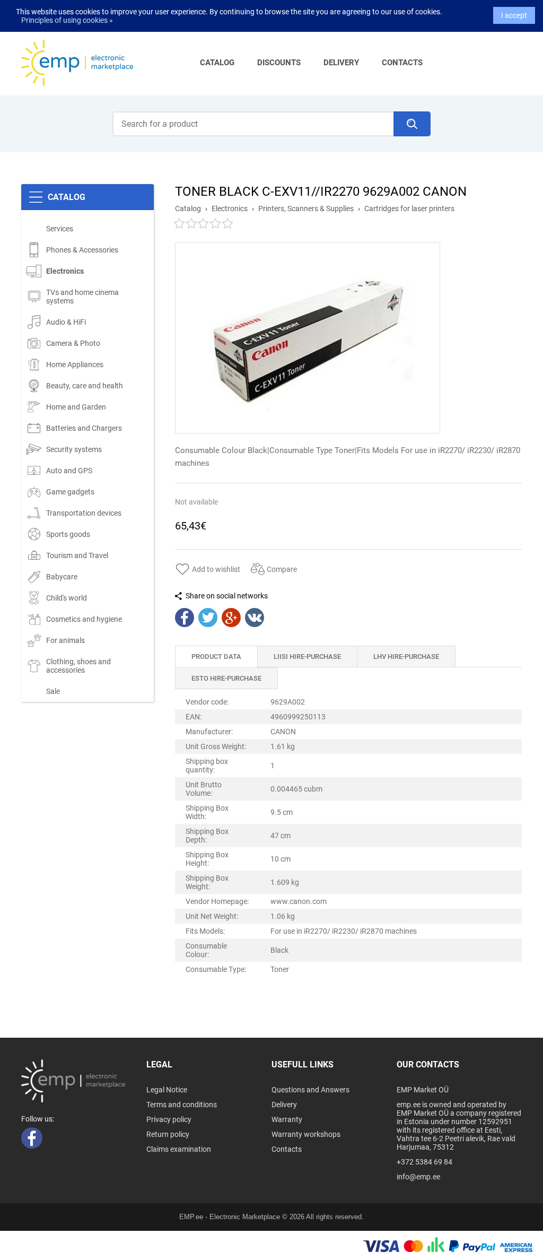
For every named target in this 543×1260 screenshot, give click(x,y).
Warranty (287, 1119)
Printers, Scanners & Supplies (306, 208)
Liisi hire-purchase (307, 657)
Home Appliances (74, 364)
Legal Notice (166, 1089)
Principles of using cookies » (67, 20)
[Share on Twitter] (207, 617)
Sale (53, 691)
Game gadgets (70, 492)
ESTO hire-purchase (226, 678)
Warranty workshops (306, 1134)
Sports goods (68, 534)
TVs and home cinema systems (82, 296)
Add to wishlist (216, 569)
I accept (514, 15)
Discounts (279, 62)
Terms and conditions (181, 1104)
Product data (216, 657)
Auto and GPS (69, 470)
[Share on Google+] (231, 617)
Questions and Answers (310, 1089)
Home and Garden (76, 407)
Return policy (167, 1134)
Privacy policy (168, 1119)
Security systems (74, 449)
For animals (65, 640)
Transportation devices (83, 513)
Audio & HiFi (66, 322)
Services (59, 228)
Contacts (402, 62)
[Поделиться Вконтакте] (254, 617)
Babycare (61, 576)
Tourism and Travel (77, 555)
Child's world (66, 598)
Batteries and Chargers (84, 428)
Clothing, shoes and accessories (78, 665)
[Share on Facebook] (184, 617)
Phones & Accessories (82, 250)
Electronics (65, 271)
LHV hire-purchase (406, 657)
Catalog (217, 62)
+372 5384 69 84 (424, 1162)
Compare (282, 569)
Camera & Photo (73, 343)
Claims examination (178, 1149)
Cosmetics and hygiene (84, 619)
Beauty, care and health (84, 385)
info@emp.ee (418, 1176)
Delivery (341, 62)
